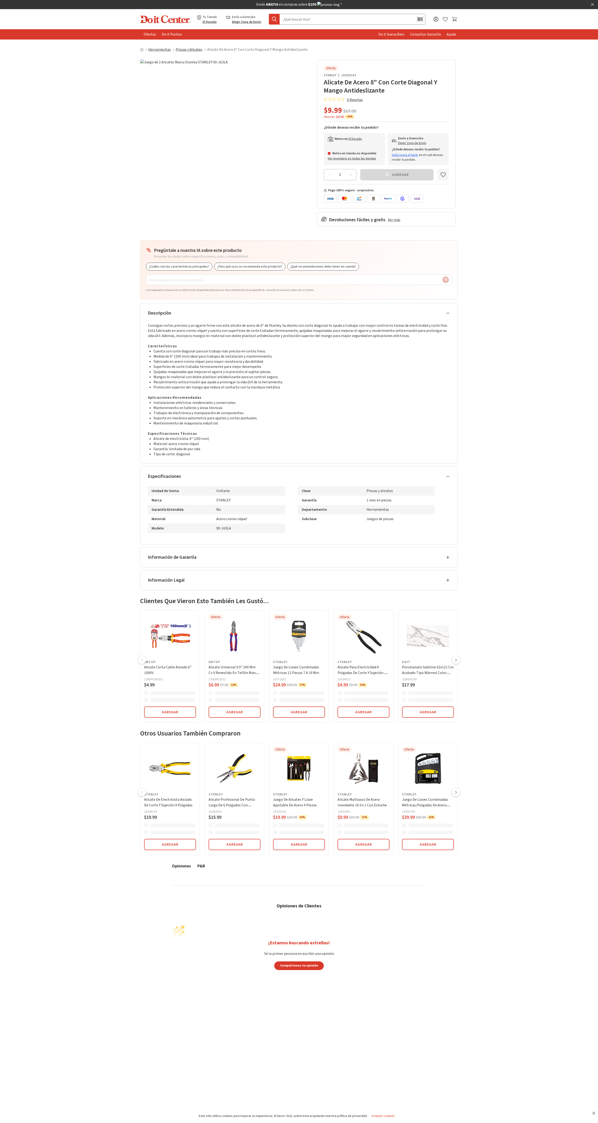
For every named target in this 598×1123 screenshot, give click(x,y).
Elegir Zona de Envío (246, 22)
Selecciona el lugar (405, 155)
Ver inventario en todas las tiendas (352, 158)
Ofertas (150, 34)
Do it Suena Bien (391, 34)
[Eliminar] (329, 174)
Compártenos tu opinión (299, 965)
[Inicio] (144, 49)
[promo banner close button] (592, 4)
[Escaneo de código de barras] (420, 19)
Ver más (394, 219)
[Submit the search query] (274, 19)
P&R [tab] (201, 866)
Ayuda (451, 34)
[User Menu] (435, 19)
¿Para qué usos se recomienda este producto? (249, 266)
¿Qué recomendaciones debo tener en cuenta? (323, 266)
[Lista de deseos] (445, 19)
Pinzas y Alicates (189, 49)
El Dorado (210, 22)
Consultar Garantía (425, 34)
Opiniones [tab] (181, 866)
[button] (142, 660)
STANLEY (330, 75)
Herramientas (159, 49)
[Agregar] (351, 174)
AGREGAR (170, 712)
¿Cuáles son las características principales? (179, 266)
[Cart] (455, 19)
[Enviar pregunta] (445, 279)
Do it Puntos (172, 34)
